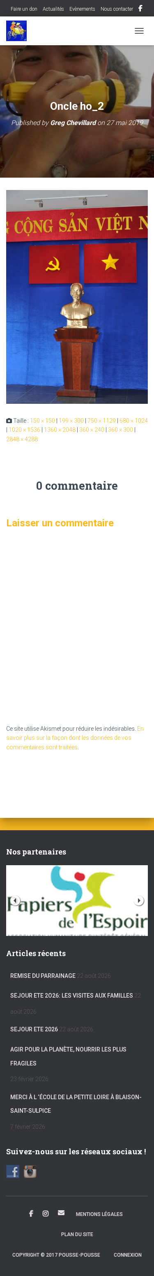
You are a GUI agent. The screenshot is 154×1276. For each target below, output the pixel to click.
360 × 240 (91, 429)
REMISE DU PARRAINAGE (43, 976)
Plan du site (77, 1234)
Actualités (53, 9)
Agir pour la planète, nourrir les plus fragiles (68, 1056)
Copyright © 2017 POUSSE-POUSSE (56, 1255)
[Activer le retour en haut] (137, 1259)
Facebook (140, 9)
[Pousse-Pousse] (19, 31)
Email (61, 1212)
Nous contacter (117, 9)
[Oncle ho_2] (77, 296)
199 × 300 (71, 420)
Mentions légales (99, 1214)
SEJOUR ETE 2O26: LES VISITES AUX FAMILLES (71, 995)
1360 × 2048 (60, 429)
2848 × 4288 (22, 439)
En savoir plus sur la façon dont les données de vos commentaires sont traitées (75, 737)
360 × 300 (120, 429)
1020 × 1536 (24, 429)
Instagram (46, 1213)
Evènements (82, 9)
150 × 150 (42, 420)
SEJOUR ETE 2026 (34, 1029)
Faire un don (23, 9)
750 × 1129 (101, 420)
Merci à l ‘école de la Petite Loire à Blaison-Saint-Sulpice (76, 1104)
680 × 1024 (134, 420)
